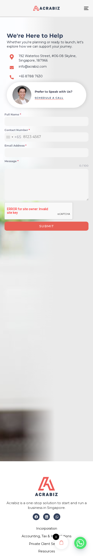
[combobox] (13, 137)
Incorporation (46, 528)
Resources (46, 551)
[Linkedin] (46, 516)
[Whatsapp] (56, 516)
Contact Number (17, 130)
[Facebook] (36, 516)
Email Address (15, 145)
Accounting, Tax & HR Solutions (46, 536)
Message (12, 161)
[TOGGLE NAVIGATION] (74, 8)
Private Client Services (46, 544)
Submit (46, 226)
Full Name (13, 114)
